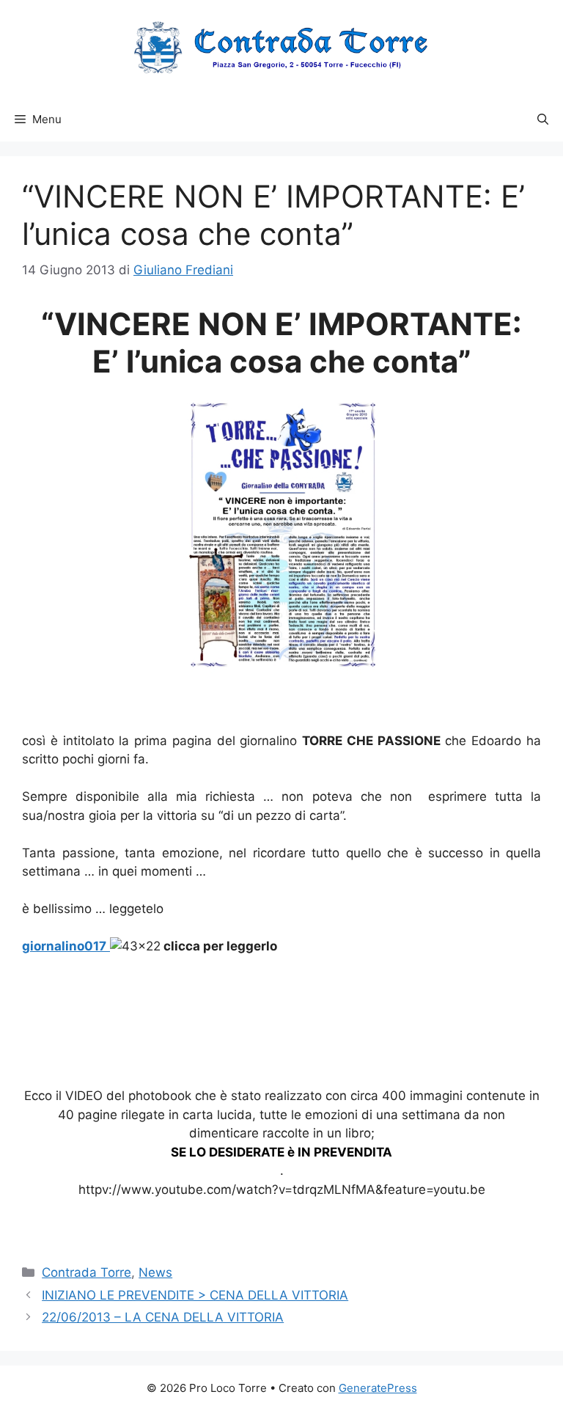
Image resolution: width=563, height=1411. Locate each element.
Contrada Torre (86, 1272)
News (155, 1272)
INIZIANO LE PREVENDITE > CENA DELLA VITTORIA (195, 1295)
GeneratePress (378, 1388)
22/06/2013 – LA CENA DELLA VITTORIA (163, 1317)
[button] (543, 120)
